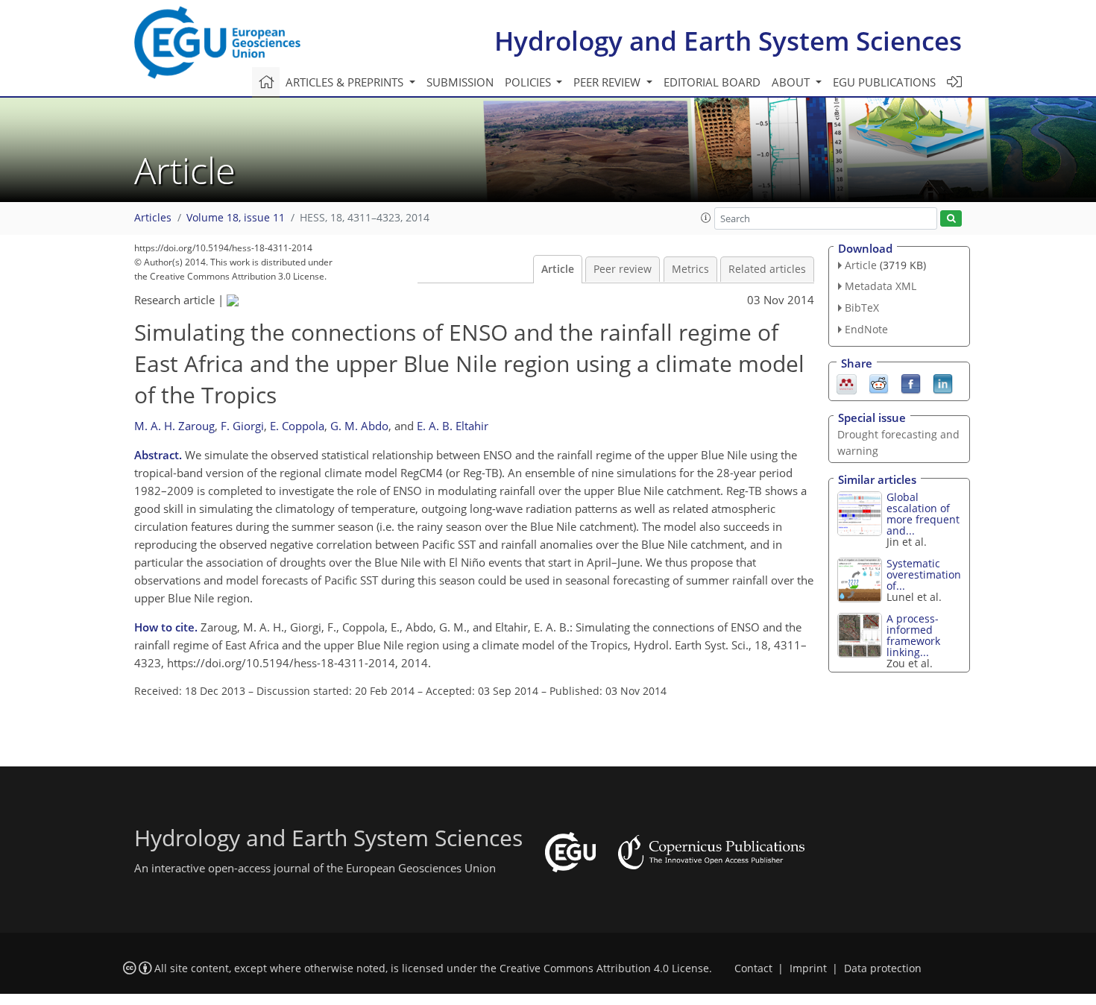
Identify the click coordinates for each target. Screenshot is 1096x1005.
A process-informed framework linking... (913, 635)
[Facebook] (911, 382)
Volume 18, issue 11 (235, 217)
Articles (152, 217)
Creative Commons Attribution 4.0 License (604, 968)
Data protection (883, 968)
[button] (706, 217)
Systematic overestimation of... (923, 574)
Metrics (690, 269)
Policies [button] (529, 82)
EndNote (866, 329)
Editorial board (712, 82)
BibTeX (862, 307)
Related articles (767, 269)
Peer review (622, 269)
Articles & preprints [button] (346, 82)
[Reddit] (879, 382)
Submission (460, 82)
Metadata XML (880, 286)
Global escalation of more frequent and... (923, 514)
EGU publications (884, 82)
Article (557, 269)
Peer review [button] (608, 82)
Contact (753, 968)
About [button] (792, 82)
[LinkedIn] (943, 382)
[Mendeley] (847, 382)
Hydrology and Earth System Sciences (728, 40)
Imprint (808, 968)
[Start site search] (951, 218)
